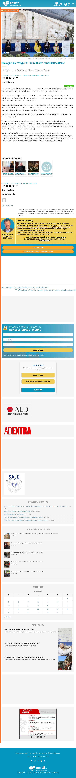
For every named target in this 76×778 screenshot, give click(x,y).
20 (18, 609)
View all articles (7, 206)
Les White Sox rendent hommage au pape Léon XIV (18, 511)
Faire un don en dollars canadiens (38, 252)
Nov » (9, 617)
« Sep (5, 617)
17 (57, 605)
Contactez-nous (43, 756)
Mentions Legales (54, 753)
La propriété (34, 753)
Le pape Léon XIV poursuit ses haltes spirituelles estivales (23, 657)
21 (28, 609)
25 (67, 609)
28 (28, 612)
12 (8, 605)
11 (67, 602)
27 (18, 612)
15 (38, 605)
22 (38, 609)
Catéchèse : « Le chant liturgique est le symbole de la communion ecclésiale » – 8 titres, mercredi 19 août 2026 (35, 506)
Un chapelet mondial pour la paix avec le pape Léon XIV (27, 552)
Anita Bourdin (25, 75)
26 (8, 612)
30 (48, 612)
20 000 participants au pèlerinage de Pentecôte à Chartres (28, 571)
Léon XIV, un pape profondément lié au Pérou (19, 629)
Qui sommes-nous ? (21, 753)
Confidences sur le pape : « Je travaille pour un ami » (26, 543)
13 (18, 605)
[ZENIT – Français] (21, 3)
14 (28, 605)
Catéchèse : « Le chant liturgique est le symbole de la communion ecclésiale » (26, 520)
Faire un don (38, 248)
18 (67, 605)
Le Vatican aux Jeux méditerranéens (14, 514)
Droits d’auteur (32, 756)
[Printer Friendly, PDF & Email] (69, 86)
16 (48, 605)
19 (8, 609)
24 (57, 609)
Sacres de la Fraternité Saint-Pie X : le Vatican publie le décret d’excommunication (34, 533)
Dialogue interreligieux (9, 10)
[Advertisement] (38, 272)
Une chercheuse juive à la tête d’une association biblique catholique (23, 517)
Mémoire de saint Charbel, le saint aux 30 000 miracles (27, 562)
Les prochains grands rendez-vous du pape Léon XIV (21, 643)
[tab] (29, 711)
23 (48, 609)
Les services (43, 753)
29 (38, 612)
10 (57, 602)
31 (57, 612)
